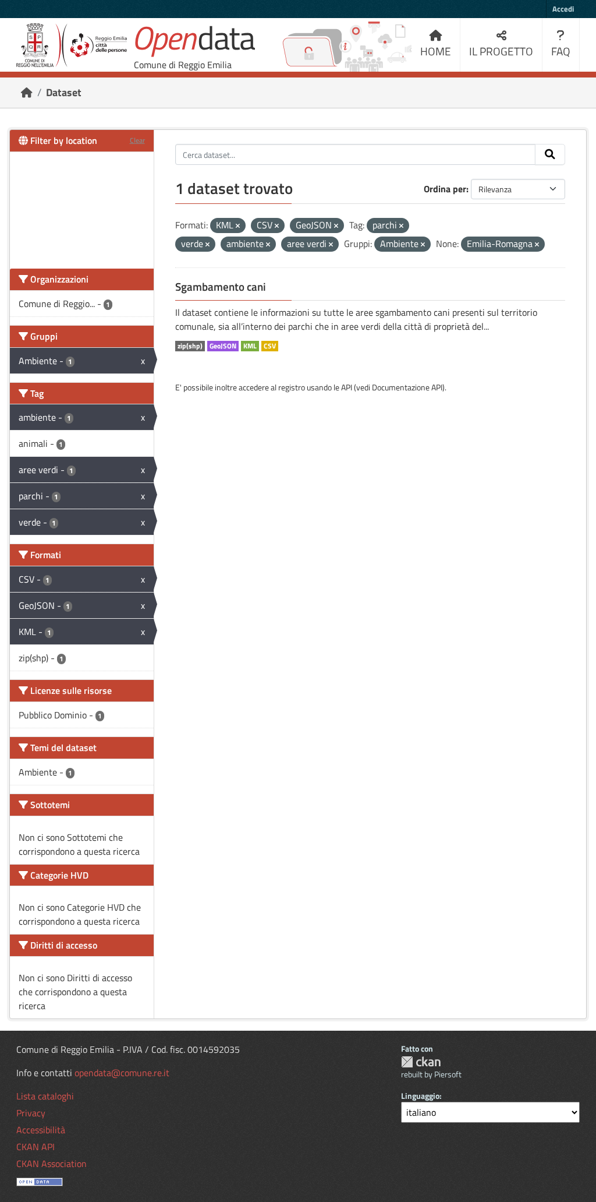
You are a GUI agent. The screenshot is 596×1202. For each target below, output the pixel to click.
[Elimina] (238, 226)
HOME (435, 51)
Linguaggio (420, 1096)
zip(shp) (190, 346)
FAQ (560, 51)
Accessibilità (40, 1130)
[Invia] (550, 154)
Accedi (563, 9)
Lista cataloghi (45, 1096)
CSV (270, 346)
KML (250, 346)
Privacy (30, 1113)
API (346, 387)
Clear (137, 140)
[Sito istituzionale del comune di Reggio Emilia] (71, 45)
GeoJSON (223, 346)
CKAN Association (51, 1164)
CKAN (421, 1062)
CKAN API (35, 1147)
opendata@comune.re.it (121, 1073)
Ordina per (445, 189)
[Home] (27, 92)
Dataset (63, 92)
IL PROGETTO (501, 51)
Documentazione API (407, 387)
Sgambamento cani (220, 286)
